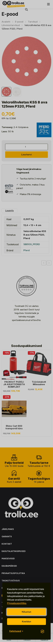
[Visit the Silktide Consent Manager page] (42, 631)
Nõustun (26, 611)
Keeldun (26, 621)
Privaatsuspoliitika (16, 603)
